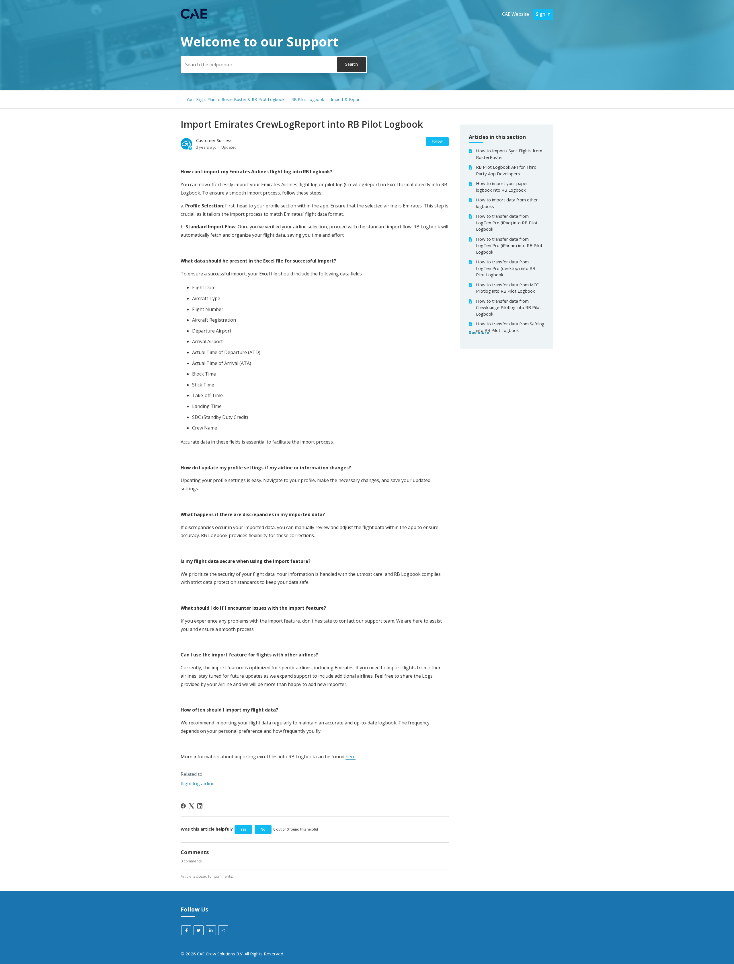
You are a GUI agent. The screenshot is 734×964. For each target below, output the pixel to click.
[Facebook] (183, 805)
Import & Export (346, 99)
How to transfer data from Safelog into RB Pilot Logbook (510, 327)
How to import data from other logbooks (507, 203)
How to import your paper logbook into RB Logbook (502, 186)
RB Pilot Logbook (307, 99)
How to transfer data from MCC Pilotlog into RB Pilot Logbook (507, 288)
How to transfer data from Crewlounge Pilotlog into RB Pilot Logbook (508, 307)
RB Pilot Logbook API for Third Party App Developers (506, 170)
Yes (243, 829)
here (350, 756)
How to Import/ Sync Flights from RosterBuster (509, 154)
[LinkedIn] (199, 805)
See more (479, 332)
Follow (437, 141)
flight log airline (197, 783)
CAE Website (515, 14)
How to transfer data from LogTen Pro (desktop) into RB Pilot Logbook (505, 268)
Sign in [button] (543, 14)
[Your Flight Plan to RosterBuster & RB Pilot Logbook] (194, 17)
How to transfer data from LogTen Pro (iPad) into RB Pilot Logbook (507, 222)
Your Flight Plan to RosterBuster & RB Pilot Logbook (235, 99)
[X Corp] (191, 805)
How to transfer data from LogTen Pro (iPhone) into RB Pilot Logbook (509, 245)
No (263, 829)
